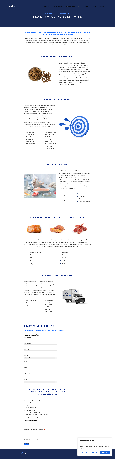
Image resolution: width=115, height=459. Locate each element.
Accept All (105, 452)
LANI (86, 240)
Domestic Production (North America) (37, 415)
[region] (94, 447)
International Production (33, 412)
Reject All (94, 452)
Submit (26, 444)
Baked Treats (30, 403)
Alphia (12, 6)
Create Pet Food (90, 6)
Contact (102, 6)
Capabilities (57, 6)
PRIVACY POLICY (90, 456)
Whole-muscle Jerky (32, 407)
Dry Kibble (29, 405)
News (79, 6)
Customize (84, 452)
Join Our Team (70, 6)
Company (47, 6)
